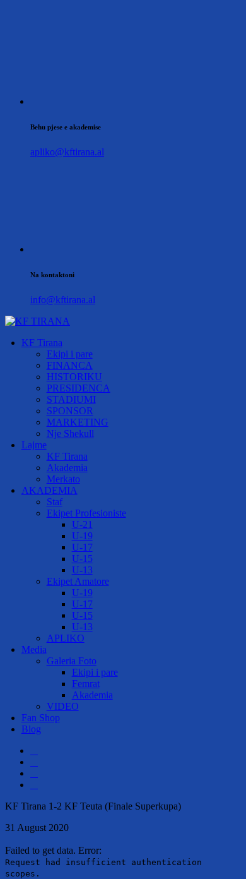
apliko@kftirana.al (67, 151)
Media (34, 649)
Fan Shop (40, 717)
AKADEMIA (49, 490)
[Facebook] (34, 750)
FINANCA (70, 365)
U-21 (82, 524)
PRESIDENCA (78, 388)
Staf (54, 501)
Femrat (86, 683)
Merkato (63, 479)
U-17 (82, 547)
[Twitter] (34, 761)
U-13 (82, 570)
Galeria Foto (72, 660)
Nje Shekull (70, 433)
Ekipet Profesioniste (86, 513)
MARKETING (77, 422)
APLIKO (66, 638)
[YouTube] (34, 784)
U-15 (82, 558)
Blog (31, 729)
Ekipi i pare (70, 354)
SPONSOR (70, 410)
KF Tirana (41, 342)
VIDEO (63, 706)
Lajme (34, 445)
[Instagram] (34, 773)
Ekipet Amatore (78, 581)
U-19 (82, 535)
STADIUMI (71, 399)
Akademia (67, 467)
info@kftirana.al (62, 299)
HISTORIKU (74, 376)
